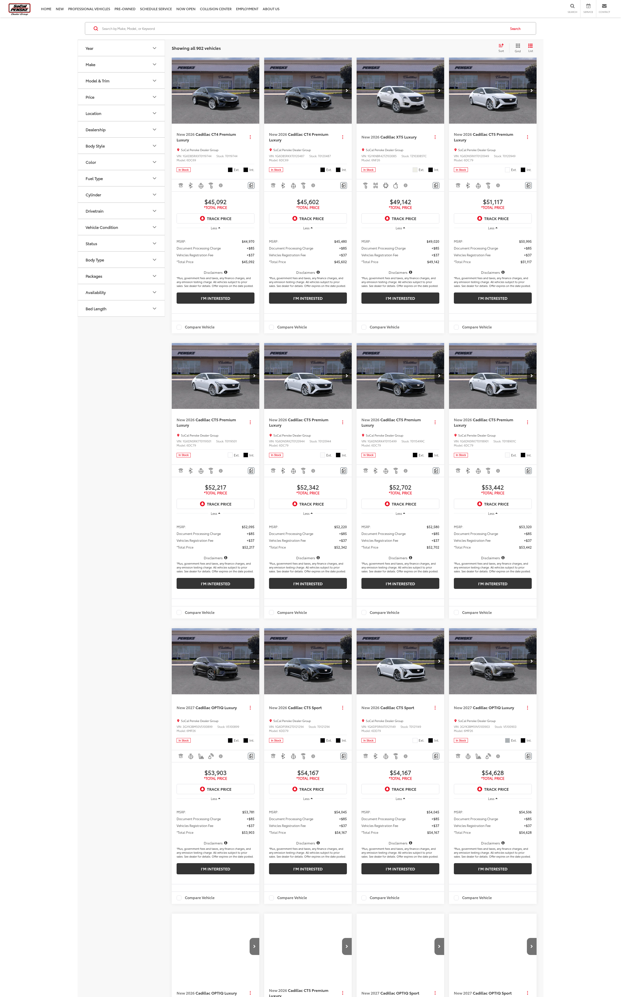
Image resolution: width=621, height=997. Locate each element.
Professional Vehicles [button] (89, 8)
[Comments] (251, 185)
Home (46, 8)
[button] (254, 90)
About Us (271, 8)
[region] (215, 254)
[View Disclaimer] (221, 185)
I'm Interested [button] (215, 298)
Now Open (186, 8)
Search (515, 28)
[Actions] (250, 137)
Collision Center (216, 8)
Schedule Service (156, 8)
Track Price (219, 218)
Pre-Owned (125, 8)
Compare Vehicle (200, 327)
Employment (247, 8)
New (60, 8)
